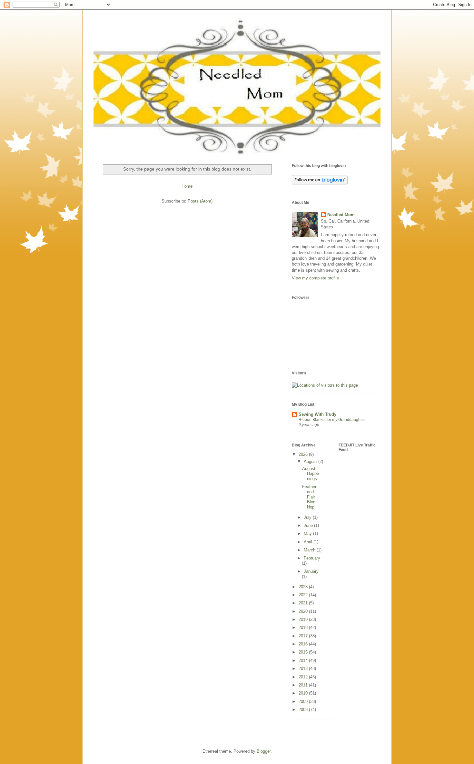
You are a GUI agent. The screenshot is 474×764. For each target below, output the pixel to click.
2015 (304, 652)
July (308, 517)
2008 (304, 709)
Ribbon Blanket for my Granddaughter (332, 419)
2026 (304, 454)
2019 (304, 619)
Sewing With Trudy (317, 414)
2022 (304, 594)
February (312, 558)
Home (187, 186)
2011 (304, 685)
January (311, 571)
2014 (304, 660)
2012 (304, 677)
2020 (304, 611)
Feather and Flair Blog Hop (309, 496)
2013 (304, 668)
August (311, 461)
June (309, 525)
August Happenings (310, 473)
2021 (304, 603)
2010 (304, 693)
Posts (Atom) (200, 201)
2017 (304, 635)
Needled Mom (341, 214)
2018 (304, 627)
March (310, 550)
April (308, 541)
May (308, 533)
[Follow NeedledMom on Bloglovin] (320, 183)
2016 (304, 644)
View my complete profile (315, 278)
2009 (304, 701)
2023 (304, 586)
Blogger (264, 751)
